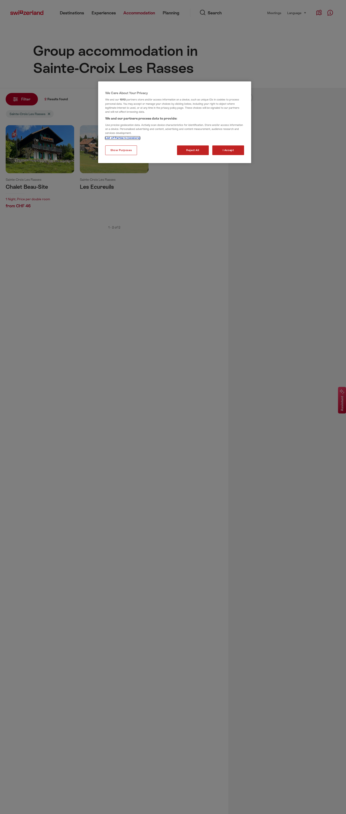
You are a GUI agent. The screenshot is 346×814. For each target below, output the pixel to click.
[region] (174, 122)
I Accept (228, 150)
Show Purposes (121, 150)
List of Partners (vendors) (122, 138)
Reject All (192, 150)
